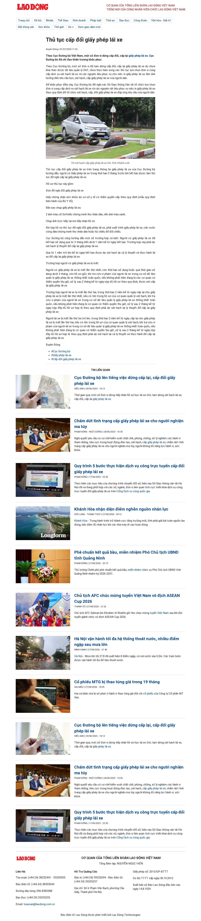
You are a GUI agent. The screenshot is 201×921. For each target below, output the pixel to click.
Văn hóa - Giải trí (161, 20)
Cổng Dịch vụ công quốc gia (133, 491)
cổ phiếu (148, 693)
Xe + (71, 27)
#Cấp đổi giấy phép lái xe (66, 359)
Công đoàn (140, 20)
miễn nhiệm (134, 569)
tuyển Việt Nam (159, 613)
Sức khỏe (44, 27)
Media (49, 20)
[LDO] (43, 392)
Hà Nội (78, 656)
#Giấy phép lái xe (61, 355)
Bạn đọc (124, 20)
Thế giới (59, 27)
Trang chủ (24, 20)
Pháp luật (95, 20)
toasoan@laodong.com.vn (39, 904)
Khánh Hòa (80, 520)
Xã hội (37, 20)
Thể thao (63, 20)
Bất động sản (26, 27)
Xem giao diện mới (89, 27)
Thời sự (110, 20)
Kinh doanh (79, 20)
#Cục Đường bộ (60, 351)
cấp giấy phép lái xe (154, 442)
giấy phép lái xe (138, 55)
